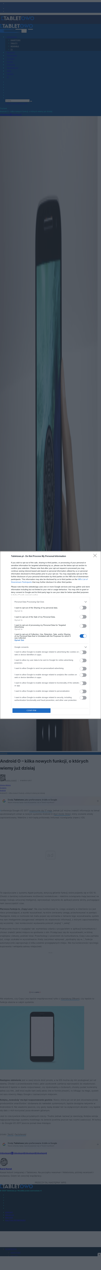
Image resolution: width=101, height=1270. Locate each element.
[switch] (83, 607)
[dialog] (50, 635)
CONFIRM (31, 710)
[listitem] (50, 601)
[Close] (95, 556)
